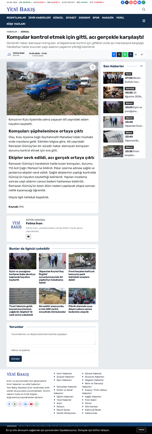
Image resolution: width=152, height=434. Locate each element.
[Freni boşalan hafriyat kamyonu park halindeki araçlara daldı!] (82, 260)
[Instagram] (20, 404)
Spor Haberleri (64, 380)
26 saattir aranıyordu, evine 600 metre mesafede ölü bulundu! (52, 309)
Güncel (25, 32)
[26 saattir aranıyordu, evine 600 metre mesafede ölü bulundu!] (52, 295)
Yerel (128, 74)
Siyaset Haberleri (65, 376)
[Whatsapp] (36, 404)
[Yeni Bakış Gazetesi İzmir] (21, 9)
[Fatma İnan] (16, 225)
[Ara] (143, 10)
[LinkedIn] (25, 404)
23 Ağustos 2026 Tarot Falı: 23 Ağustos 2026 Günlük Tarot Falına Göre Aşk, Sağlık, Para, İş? (133, 94)
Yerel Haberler (64, 400)
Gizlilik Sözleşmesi (66, 413)
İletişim (60, 406)
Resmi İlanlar (63, 410)
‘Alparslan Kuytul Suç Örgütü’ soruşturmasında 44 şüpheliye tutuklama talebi (51, 277)
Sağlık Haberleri (93, 396)
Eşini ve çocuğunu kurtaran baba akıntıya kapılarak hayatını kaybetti (22, 275)
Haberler (12, 32)
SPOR (96, 17)
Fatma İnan (34, 223)
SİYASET (71, 17)
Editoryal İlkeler (93, 410)
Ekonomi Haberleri (94, 376)
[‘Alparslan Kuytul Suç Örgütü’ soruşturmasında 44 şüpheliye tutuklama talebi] (52, 260)
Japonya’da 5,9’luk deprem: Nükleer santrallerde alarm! (133, 138)
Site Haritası (91, 406)
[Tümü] (141, 66)
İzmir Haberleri (64, 373)
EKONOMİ (84, 17)
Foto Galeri (90, 400)
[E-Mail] (28, 236)
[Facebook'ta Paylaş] (114, 54)
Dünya (129, 132)
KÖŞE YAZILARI (16, 23)
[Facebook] (9, 404)
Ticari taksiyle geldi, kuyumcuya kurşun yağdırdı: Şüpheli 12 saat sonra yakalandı (21, 310)
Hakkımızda (91, 413)
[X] (14, 404)
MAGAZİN (108, 17)
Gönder (15, 358)
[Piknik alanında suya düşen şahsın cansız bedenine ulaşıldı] (82, 295)
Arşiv (59, 403)
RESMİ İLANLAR (16, 17)
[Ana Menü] (143, 21)
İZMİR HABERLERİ (39, 17)
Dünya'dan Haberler (67, 386)
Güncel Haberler (93, 373)
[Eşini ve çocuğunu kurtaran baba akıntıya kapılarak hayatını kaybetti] (22, 260)
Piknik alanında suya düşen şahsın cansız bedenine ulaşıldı (80, 309)
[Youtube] (31, 404)
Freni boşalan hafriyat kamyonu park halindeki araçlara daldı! (81, 275)
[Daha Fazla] (130, 54)
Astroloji (130, 88)
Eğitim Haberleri (65, 396)
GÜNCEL (58, 17)
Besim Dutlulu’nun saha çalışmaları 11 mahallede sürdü (133, 80)
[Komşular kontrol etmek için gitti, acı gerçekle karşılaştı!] (52, 88)
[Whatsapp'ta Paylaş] (125, 54)
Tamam (141, 430)
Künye (88, 403)
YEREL (120, 17)
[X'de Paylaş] (119, 54)
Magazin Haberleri (94, 380)
